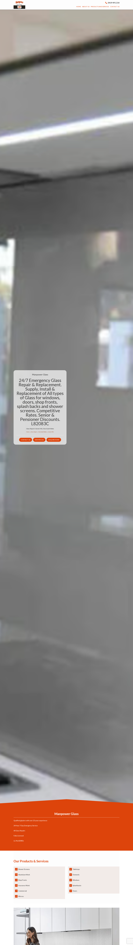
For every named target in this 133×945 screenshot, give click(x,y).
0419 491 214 (113, 3)
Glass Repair (34, 432)
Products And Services (100, 6)
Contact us (114, 6)
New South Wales (42, 432)
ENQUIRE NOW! (53, 440)
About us (85, 6)
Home (78, 6)
